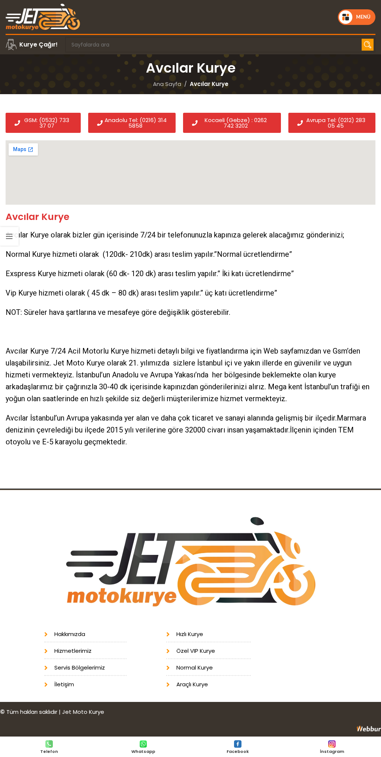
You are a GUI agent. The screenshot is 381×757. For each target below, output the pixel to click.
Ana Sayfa (167, 84)
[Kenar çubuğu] (9, 236)
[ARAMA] (368, 45)
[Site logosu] (43, 16)
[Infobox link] (32, 44)
